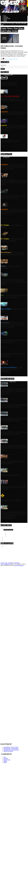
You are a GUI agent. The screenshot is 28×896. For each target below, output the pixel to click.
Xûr (15, 560)
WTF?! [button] (11, 75)
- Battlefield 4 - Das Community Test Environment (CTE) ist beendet (12, 324)
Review (11, 556)
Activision (8, 546)
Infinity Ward (17, 553)
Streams (5, 19)
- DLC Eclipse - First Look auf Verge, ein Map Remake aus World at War (13, 166)
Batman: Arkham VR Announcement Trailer (9, 83)
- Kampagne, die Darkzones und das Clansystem (12, 253)
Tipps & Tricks (6, 18)
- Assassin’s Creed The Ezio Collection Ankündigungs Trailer (13, 98)
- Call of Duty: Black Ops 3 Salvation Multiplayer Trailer (14, 113)
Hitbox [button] (8, 75)
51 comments (4, 411)
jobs (6, 562)
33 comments (4, 287)
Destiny (12, 551)
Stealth (6, 558)
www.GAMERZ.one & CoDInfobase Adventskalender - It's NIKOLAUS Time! (14, 447)
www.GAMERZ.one (5, 564)
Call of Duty (19, 548)
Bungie (14, 548)
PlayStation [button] (5, 157)
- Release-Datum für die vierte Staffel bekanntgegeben (14, 340)
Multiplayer (24, 553)
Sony (23, 556)
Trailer (16, 558)
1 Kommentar (4, 258)
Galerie (5, 21)
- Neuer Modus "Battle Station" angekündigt (12, 369)
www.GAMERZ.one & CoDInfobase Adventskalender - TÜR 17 (14, 406)
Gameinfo (5, 17)
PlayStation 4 (17, 554)
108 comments (4, 397)
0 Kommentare (4, 88)
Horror (14, 553)
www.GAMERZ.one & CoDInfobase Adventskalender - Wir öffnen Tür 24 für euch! (14, 391)
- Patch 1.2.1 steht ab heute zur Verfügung (13, 240)
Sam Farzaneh (7, 59)
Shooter (19, 556)
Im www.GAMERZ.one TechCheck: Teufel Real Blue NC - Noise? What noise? (14, 182)
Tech (8, 10)
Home (12, 23)
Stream (10, 8)
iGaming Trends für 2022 (10, 475)
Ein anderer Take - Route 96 (11, 500)
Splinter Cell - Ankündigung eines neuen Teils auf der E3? (13, 197)
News (4, 15)
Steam (8, 558)
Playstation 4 (9, 533)
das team (3, 562)
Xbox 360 (8, 535)
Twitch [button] (5, 75)
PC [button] (9, 157)
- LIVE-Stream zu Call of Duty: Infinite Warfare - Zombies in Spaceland (14, 127)
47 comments (4, 424)
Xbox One (8, 531)
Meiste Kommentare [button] (5, 381)
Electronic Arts (8, 553)
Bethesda (11, 548)
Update (24, 558)
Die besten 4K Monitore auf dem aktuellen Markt (13, 462)
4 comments (3, 188)
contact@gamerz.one (19, 565)
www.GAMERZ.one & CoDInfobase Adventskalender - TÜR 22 (14, 433)
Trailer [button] (2, 75)
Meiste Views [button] (13, 381)
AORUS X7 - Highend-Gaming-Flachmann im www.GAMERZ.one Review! (13, 281)
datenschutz (11, 562)
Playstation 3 (9, 536)
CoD (6, 551)
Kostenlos (20, 553)
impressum (17, 562)
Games (10, 7)
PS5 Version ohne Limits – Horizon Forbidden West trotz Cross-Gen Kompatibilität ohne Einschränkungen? (13, 515)
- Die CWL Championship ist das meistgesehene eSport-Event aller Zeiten (14, 211)
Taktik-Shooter (12, 558)
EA (22, 551)
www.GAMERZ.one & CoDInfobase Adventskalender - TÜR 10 (14, 419)
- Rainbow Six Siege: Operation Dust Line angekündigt (14, 296)
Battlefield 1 (13, 546)
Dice (16, 551)
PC (7, 532)
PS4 (22, 554)
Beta (8, 548)
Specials (11, 9)
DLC (20, 551)
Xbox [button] (2, 157)
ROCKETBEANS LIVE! (10, 141)
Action (4, 546)
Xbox (7, 560)
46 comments (4, 438)
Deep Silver (8, 551)
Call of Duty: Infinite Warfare (15, 549)
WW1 (4, 560)
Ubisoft (20, 558)
